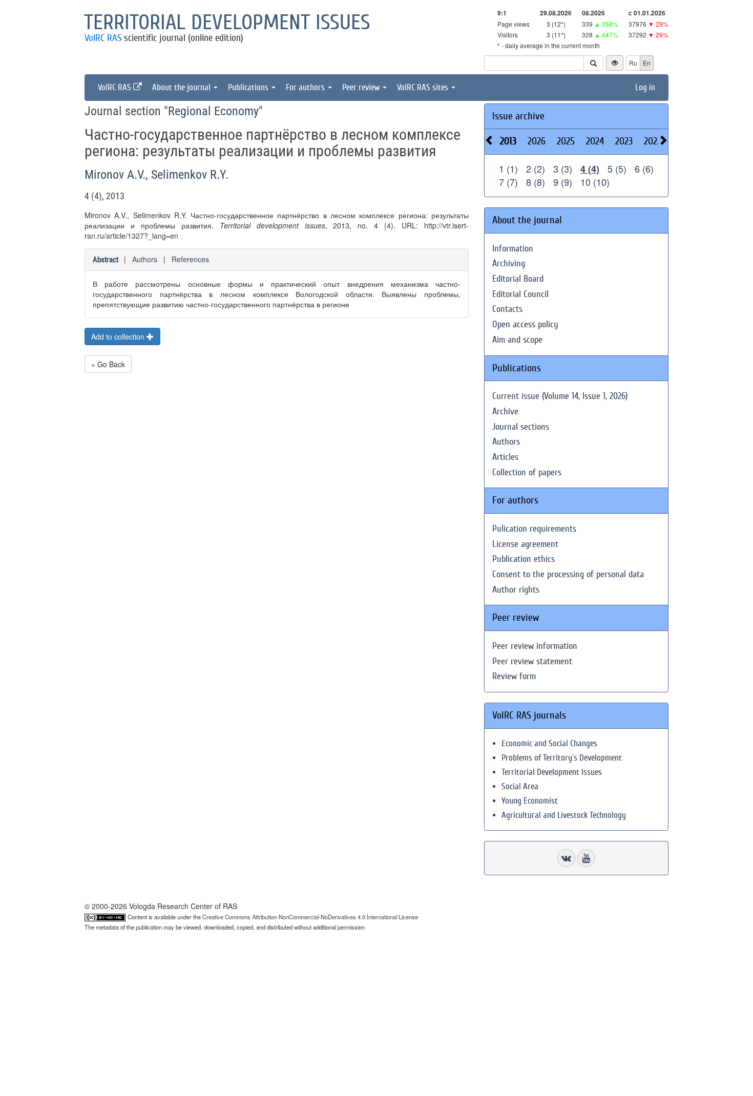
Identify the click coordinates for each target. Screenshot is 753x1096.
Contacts (507, 309)
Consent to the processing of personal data (568, 574)
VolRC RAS (103, 38)
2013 (508, 141)
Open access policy (525, 324)
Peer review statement (532, 661)
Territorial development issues (227, 22)
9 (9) (562, 181)
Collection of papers (526, 472)
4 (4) (589, 169)
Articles (505, 457)
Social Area (519, 786)
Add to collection (119, 336)
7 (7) (508, 181)
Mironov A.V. (115, 174)
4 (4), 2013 (104, 196)
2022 (652, 141)
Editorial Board (517, 278)
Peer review (362, 87)
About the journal (182, 87)
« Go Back (108, 364)
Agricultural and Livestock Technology (563, 815)
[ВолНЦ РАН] (566, 858)
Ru (633, 62)
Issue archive (518, 116)
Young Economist (529, 801)
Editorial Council (520, 294)
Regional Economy (213, 111)
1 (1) (508, 168)
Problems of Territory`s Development (561, 758)
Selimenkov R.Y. (189, 174)
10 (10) (595, 181)
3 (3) (562, 168)
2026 (537, 141)
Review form (514, 676)
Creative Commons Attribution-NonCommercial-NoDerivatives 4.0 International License (310, 917)
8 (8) (535, 181)
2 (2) (535, 168)
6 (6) (644, 168)
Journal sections (520, 426)
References (190, 259)
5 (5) (617, 168)
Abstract (105, 259)
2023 (624, 141)
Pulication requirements (534, 528)
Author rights (515, 589)
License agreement (525, 544)
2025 (566, 141)
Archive (505, 411)
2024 (595, 141)
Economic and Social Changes (549, 743)
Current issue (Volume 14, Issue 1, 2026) (560, 396)
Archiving (508, 263)
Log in (645, 87)
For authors (306, 87)
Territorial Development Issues (551, 772)
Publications (249, 87)
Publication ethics (523, 559)
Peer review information (534, 646)
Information (512, 248)
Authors (144, 259)
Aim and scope (517, 339)
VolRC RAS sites (423, 87)
